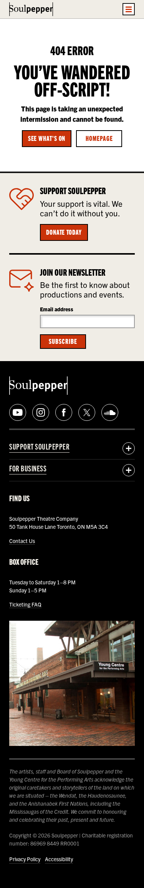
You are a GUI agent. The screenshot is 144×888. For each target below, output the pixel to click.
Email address (56, 309)
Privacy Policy (24, 858)
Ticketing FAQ (25, 604)
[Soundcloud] (109, 412)
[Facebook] (63, 412)
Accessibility (59, 858)
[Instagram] (40, 412)
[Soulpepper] (31, 9)
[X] (86, 412)
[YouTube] (17, 412)
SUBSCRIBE (63, 341)
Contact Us (22, 540)
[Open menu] (128, 9)
